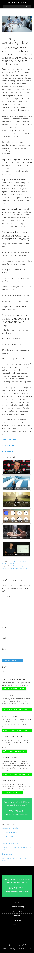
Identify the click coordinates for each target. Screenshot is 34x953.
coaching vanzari (7, 568)
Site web (5, 649)
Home (10, 944)
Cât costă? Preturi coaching (10, 828)
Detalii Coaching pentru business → (17, 730)
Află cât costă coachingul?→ (14, 751)
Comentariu (7, 596)
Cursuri (17, 916)
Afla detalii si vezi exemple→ (14, 689)
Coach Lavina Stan (7, 854)
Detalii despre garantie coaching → (17, 774)
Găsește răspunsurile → (12, 793)
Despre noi (17, 920)
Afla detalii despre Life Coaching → (17, 709)
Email (5, 638)
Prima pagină (17, 902)
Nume (5, 627)
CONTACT (17, 925)
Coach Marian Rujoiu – (9, 837)
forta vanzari (17, 568)
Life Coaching (17, 911)
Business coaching (21, 561)
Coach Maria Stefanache (9, 832)
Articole (12, 561)
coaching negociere (21, 566)
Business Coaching (8, 564)
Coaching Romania (17, 2)
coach (12, 566)
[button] (26, 6)
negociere (24, 568)
